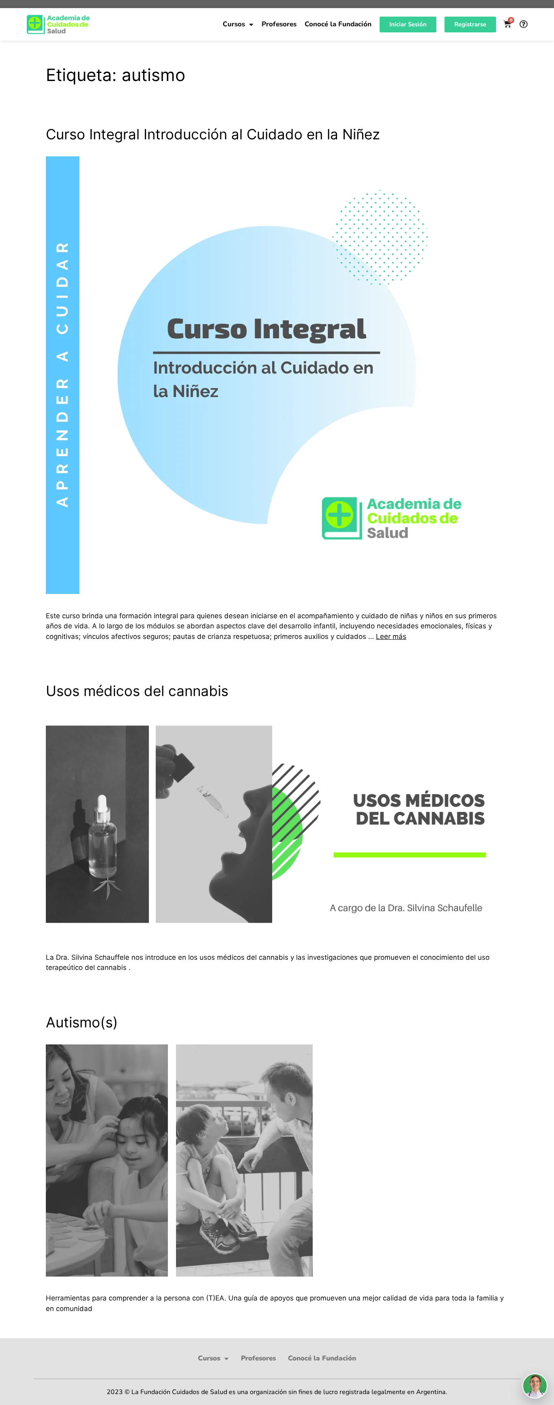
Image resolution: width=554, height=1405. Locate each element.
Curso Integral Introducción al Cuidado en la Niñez (213, 134)
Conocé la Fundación (338, 24)
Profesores (279, 24)
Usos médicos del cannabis (137, 690)
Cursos (234, 24)
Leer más (391, 636)
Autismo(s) (82, 1022)
